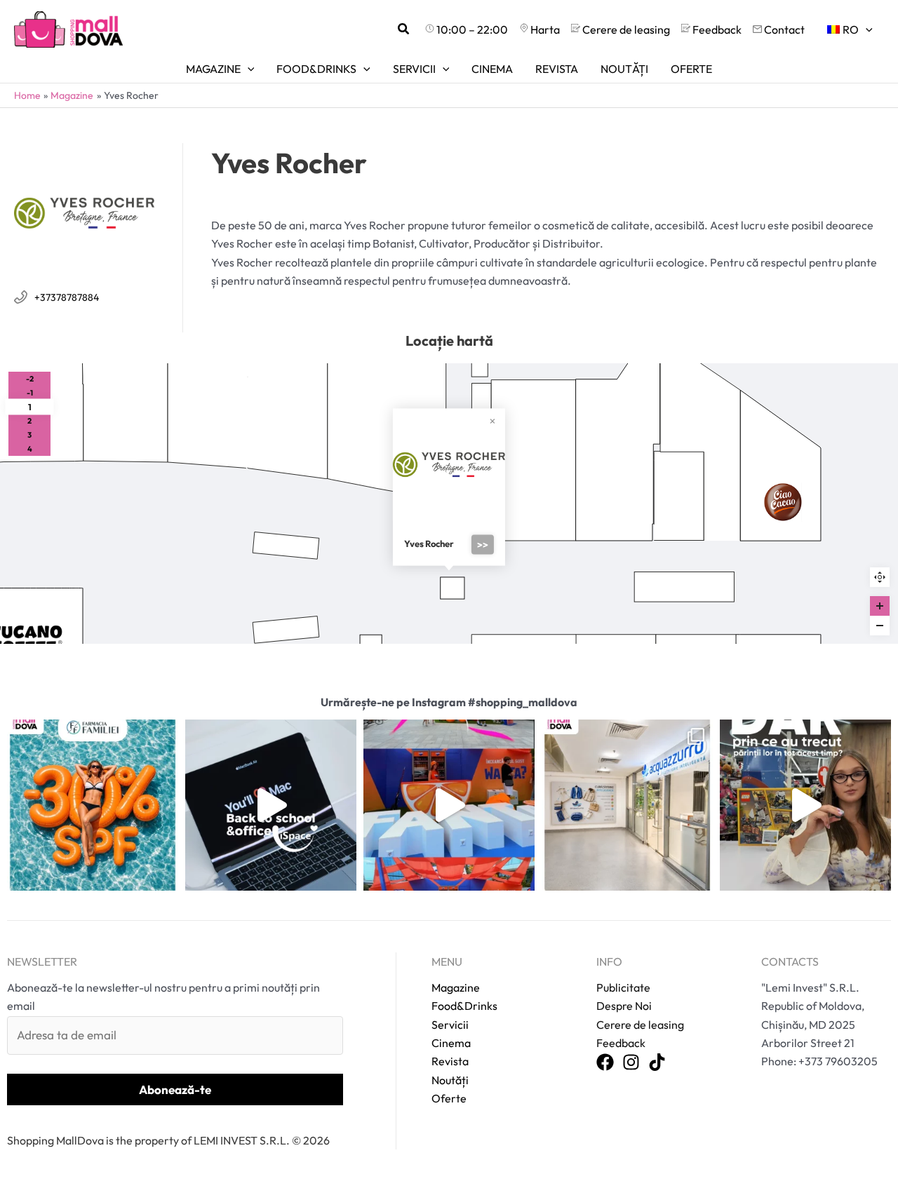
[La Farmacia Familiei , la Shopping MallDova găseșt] (92, 805)
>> (482, 545)
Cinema (451, 1043)
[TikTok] (657, 1062)
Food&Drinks (464, 1006)
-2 (30, 379)
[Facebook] (605, 1062)
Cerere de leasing (640, 1025)
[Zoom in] (880, 606)
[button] (404, 29)
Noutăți (450, 1080)
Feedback (620, 1043)
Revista (450, 1061)
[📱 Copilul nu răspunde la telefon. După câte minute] (805, 805)
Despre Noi (624, 1006)
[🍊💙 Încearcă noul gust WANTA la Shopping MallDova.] (449, 805)
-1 (30, 393)
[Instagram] (631, 1062)
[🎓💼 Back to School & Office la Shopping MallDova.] (270, 805)
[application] (866, 29)
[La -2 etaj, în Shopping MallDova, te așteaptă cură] (627, 805)
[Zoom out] (880, 625)
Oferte (449, 1098)
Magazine (455, 987)
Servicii (450, 1025)
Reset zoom (880, 577)
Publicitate (623, 987)
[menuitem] (850, 29)
